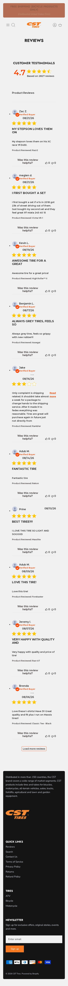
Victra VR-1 (37, 218)
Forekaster (37, 597)
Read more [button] (53, 395)
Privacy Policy (13, 866)
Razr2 (35, 150)
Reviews (10, 846)
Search (9, 851)
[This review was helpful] (46, 162)
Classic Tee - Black (41, 723)
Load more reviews (34, 748)
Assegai (36, 342)
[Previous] (7, 10)
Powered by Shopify (30, 973)
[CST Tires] (34, 25)
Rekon (35, 483)
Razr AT (36, 661)
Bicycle (9, 900)
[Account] (53, 25)
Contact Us (11, 856)
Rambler (36, 426)
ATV (8, 895)
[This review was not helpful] (52, 162)
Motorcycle (11, 905)
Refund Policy (13, 876)
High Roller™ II (39, 278)
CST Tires (17, 973)
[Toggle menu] (7, 25)
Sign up (15, 948)
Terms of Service (14, 861)
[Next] (60, 10)
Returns (10, 871)
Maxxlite (36, 539)
